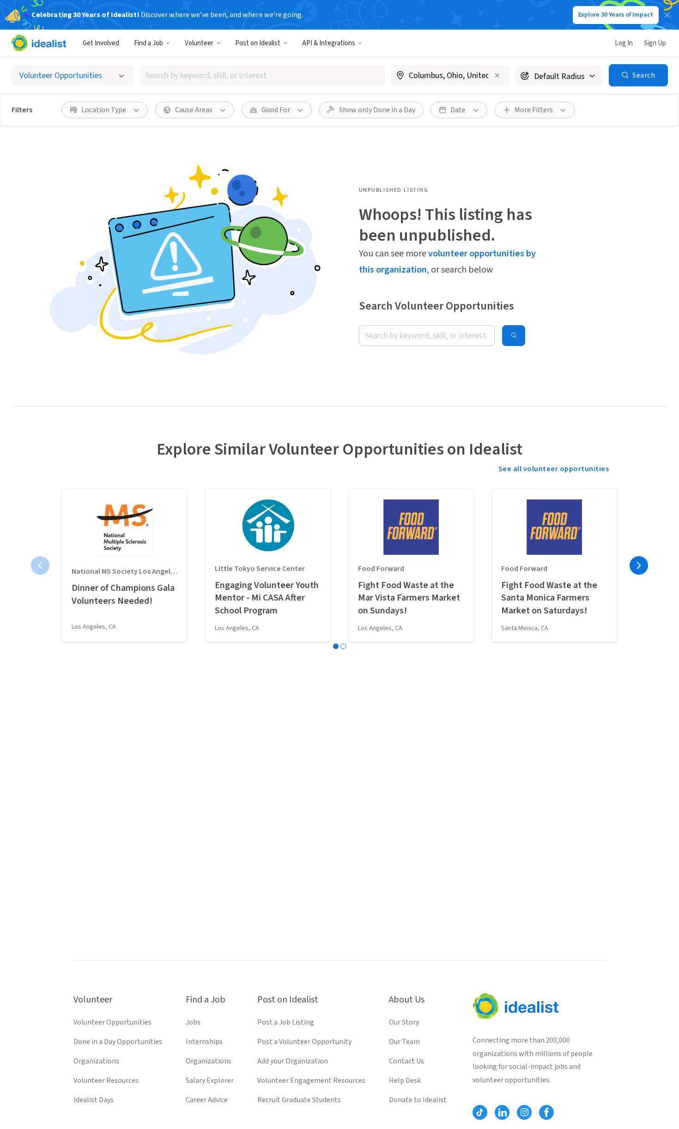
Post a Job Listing (285, 1022)
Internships (204, 1042)
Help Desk (405, 1080)
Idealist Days (93, 1100)
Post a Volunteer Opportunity (304, 1042)
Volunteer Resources (106, 1080)
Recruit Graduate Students (299, 1100)
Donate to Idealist (418, 1100)
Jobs (193, 1022)
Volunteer (199, 43)
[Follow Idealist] (480, 1112)
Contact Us (406, 1061)
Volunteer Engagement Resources (311, 1080)
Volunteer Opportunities (112, 1022)
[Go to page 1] (336, 646)
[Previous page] (40, 565)
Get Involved (101, 43)
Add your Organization (292, 1061)
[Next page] (639, 565)
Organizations (96, 1061)
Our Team (404, 1042)
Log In (624, 43)
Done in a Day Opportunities (117, 1042)
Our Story (404, 1022)
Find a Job (148, 43)
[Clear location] (497, 75)
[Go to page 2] (343, 646)
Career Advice (207, 1100)
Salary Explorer (210, 1080)
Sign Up (655, 43)
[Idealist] (38, 43)
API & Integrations (328, 43)
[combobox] (262, 75)
